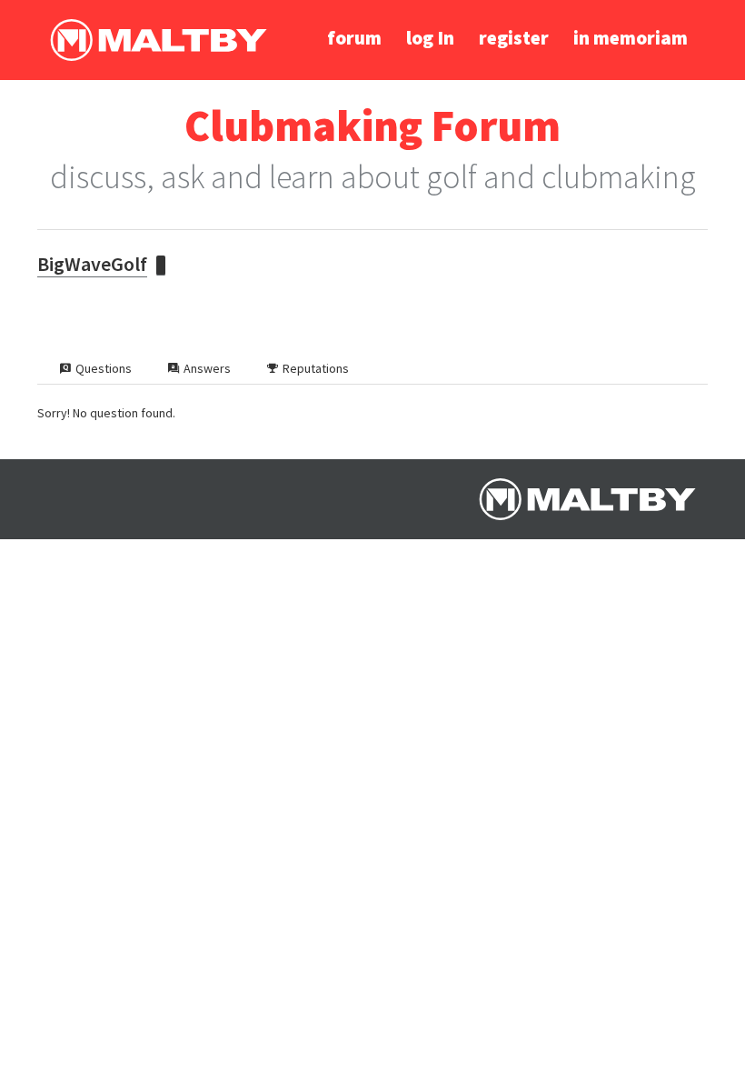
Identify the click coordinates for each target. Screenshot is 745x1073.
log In (430, 37)
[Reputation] (160, 266)
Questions (103, 368)
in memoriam (630, 37)
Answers (207, 368)
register (514, 37)
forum (354, 37)
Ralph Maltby (158, 40)
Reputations (316, 368)
